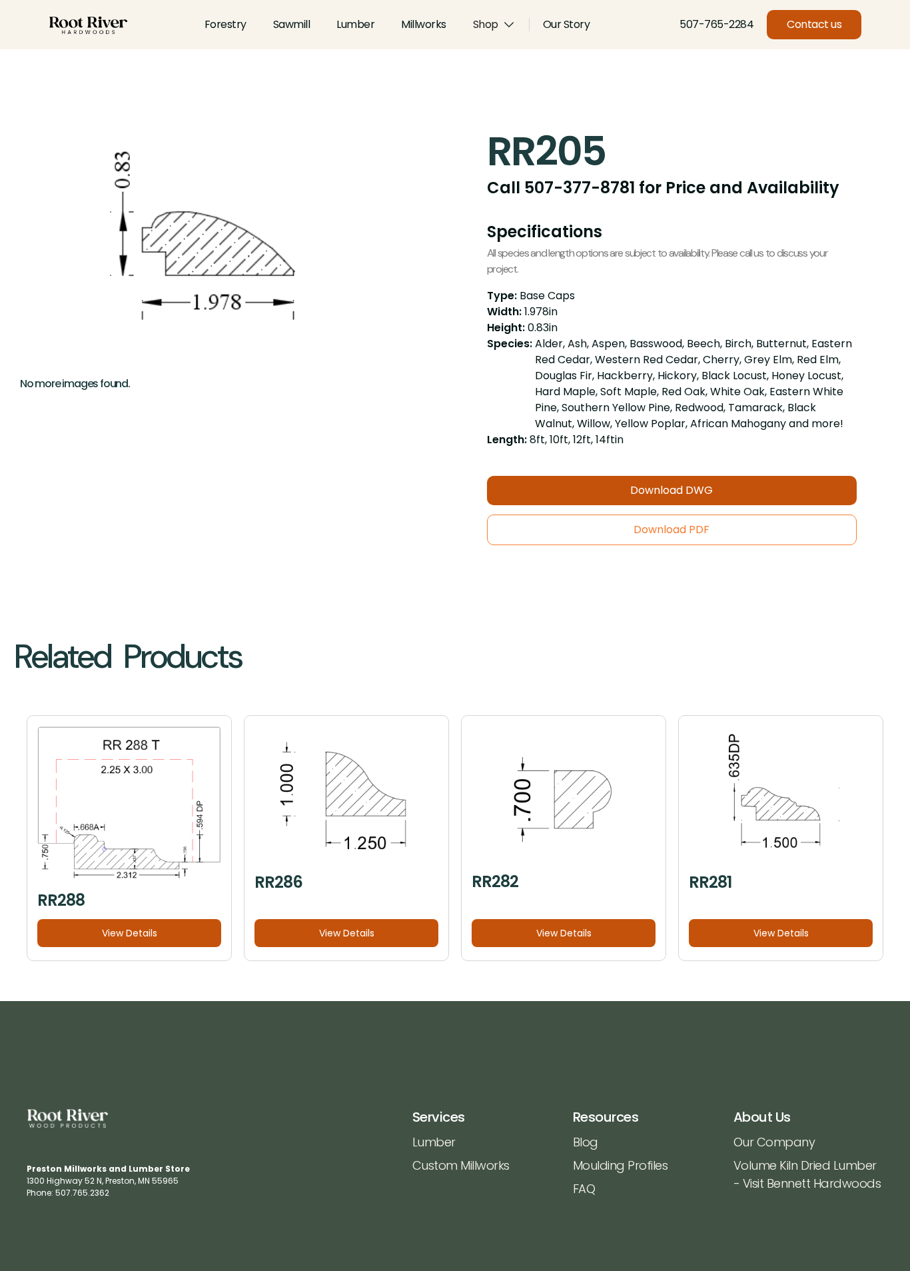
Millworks (423, 24)
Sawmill (291, 24)
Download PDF (671, 529)
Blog (585, 1142)
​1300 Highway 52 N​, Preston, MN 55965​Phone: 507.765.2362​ (108, 1180)
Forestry (225, 24)
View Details (129, 933)
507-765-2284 (716, 24)
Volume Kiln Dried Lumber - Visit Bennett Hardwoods (807, 1174)
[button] (494, 24)
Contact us (814, 24)
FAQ (584, 1188)
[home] (88, 25)
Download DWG (671, 490)
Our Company (774, 1142)
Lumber (355, 24)
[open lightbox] (216, 246)
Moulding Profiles (620, 1165)
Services (438, 1117)
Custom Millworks (461, 1165)
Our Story (566, 24)
